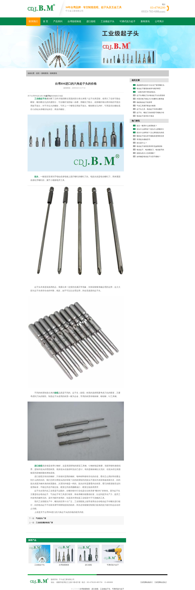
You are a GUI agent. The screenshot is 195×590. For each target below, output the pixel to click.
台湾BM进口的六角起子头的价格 (76, 83)
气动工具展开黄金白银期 (146, 106)
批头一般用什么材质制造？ (147, 126)
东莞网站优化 (160, 582)
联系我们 (33, 21)
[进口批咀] (88, 554)
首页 (38, 73)
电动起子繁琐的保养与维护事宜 (149, 89)
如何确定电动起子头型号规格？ (149, 157)
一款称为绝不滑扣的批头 (146, 92)
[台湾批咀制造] (64, 554)
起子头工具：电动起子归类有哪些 (149, 109)
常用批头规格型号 (143, 139)
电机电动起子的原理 (144, 102)
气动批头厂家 (41, 518)
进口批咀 (91, 21)
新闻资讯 (145, 21)
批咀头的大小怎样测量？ (146, 153)
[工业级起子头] (40, 554)
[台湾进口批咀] (97, 46)
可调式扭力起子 (127, 21)
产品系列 (57, 21)
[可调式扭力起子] (113, 554)
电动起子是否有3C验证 (145, 116)
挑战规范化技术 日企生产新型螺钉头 (150, 85)
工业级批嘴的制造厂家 (44, 523)
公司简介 (159, 21)
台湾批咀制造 (74, 21)
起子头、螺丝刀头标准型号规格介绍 (150, 113)
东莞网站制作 (146, 582)
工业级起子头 (107, 21)
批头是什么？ (142, 143)
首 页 (45, 21)
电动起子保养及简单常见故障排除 (149, 146)
